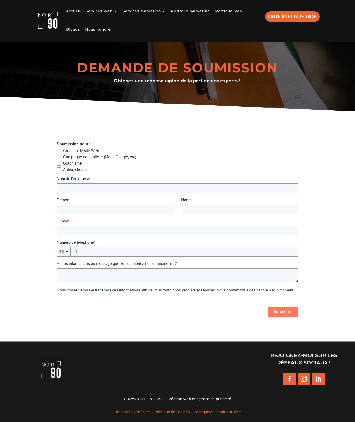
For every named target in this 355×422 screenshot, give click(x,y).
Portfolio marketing (190, 11)
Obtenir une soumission (292, 16)
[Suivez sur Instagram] (304, 379)
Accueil (73, 11)
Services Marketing (142, 11)
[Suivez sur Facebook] (289, 379)
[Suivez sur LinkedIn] (318, 379)
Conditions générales (132, 412)
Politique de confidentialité (217, 412)
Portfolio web (228, 11)
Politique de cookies (172, 412)
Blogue (73, 29)
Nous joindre (98, 29)
